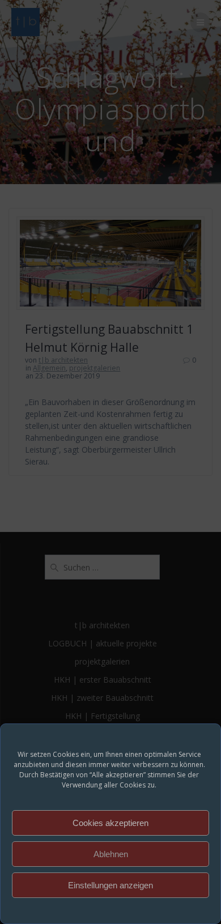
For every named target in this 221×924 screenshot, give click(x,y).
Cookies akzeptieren (110, 823)
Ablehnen (111, 854)
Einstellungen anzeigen (110, 885)
